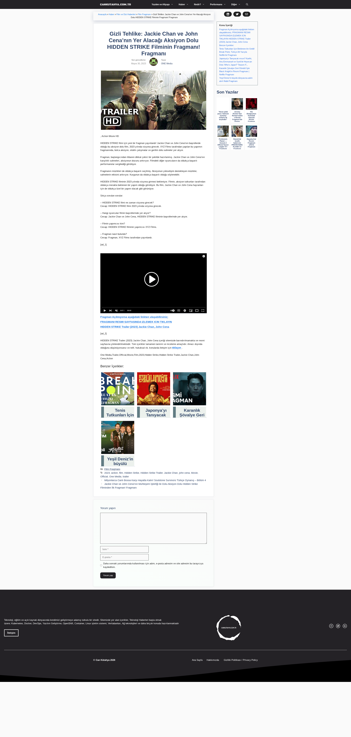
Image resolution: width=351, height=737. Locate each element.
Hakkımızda (213, 660)
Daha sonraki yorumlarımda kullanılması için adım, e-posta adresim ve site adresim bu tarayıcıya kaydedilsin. (153, 565)
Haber (182, 4)
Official (104, 476)
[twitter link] (338, 626)
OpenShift (68, 623)
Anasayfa (102, 14)
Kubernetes (17, 623)
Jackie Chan (171, 473)
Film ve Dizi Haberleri (126, 14)
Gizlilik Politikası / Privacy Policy (240, 660)
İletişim (11, 633)
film (121, 473)
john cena (184, 473)
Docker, (28, 623)
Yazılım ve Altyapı (161, 4)
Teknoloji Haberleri (138, 620)
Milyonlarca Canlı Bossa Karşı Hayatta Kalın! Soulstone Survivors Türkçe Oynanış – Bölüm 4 (155, 480)
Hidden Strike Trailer (152, 473)
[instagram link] (331, 626)
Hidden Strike (131, 473)
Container (79, 623)
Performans (216, 4)
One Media (115, 476)
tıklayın (177, 347)
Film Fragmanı (144, 14)
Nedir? (197, 4)
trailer (126, 476)
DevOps (37, 623)
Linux (88, 623)
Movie (194, 473)
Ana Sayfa (197, 660)
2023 (107, 473)
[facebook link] (345, 626)
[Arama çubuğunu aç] (247, 4)
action (114, 473)
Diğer (234, 4)
